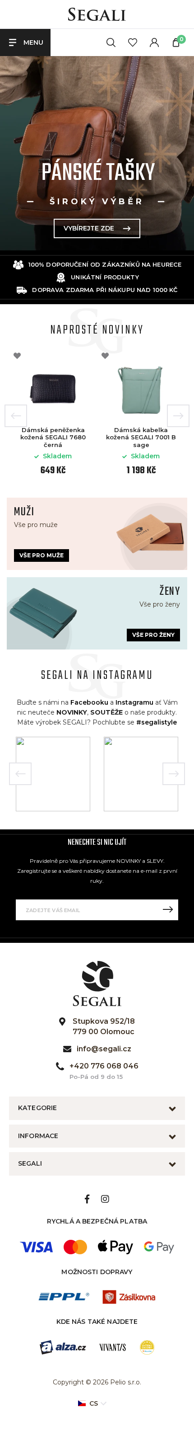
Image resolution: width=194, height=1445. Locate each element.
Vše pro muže (41, 555)
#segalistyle (156, 722)
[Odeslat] (167, 909)
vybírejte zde (101, 228)
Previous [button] (16, 416)
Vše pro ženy (153, 634)
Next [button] (178, 416)
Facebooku (89, 702)
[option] (53, 416)
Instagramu (134, 702)
